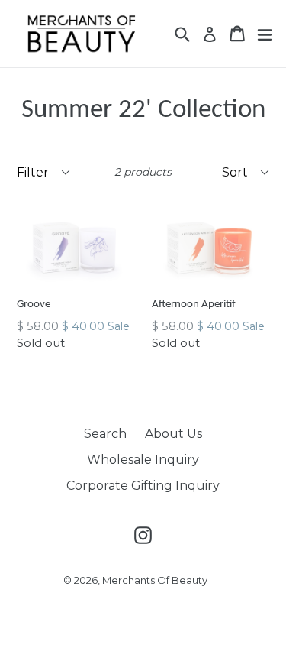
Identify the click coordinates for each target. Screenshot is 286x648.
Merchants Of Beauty (154, 580)
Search (105, 433)
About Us (173, 433)
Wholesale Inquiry (143, 459)
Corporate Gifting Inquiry (143, 485)
